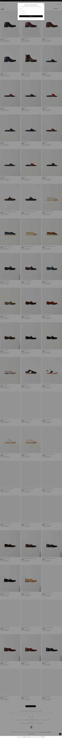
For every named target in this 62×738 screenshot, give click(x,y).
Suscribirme (31, 16)
